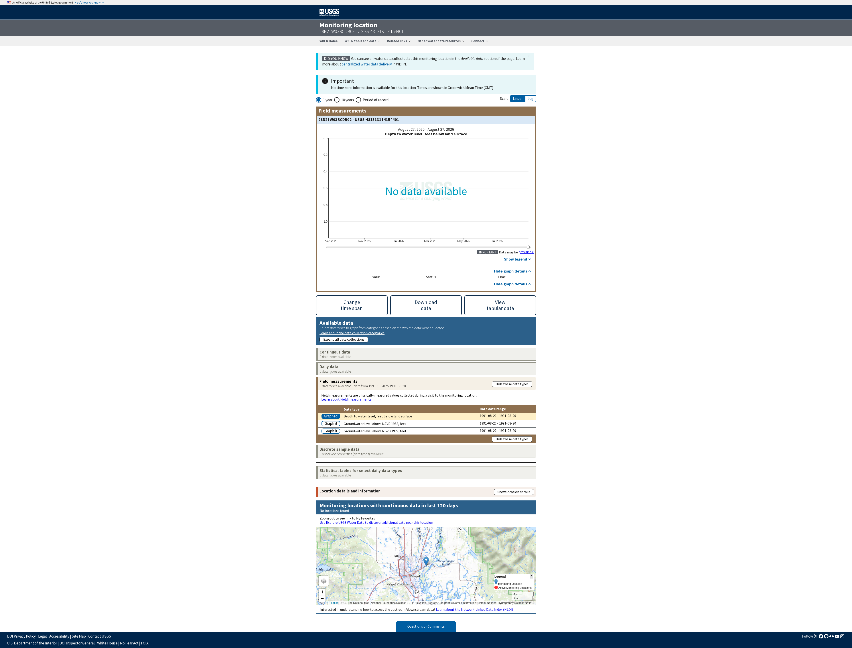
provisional (526, 252)
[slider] (528, 246)
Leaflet (333, 603)
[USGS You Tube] (837, 637)
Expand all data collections (343, 339)
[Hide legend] (531, 576)
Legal (42, 636)
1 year (327, 99)
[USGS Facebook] (821, 637)
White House (107, 643)
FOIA (144, 643)
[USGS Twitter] (815, 637)
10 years (347, 99)
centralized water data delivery (367, 64)
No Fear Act (129, 643)
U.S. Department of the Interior (32, 643)
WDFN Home (329, 41)
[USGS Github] (826, 637)
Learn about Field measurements (346, 399)
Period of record (376, 99)
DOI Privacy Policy (21, 636)
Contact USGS (99, 636)
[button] (426, 561)
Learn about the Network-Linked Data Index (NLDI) (474, 609)
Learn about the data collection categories (352, 333)
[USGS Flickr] (831, 637)
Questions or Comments (426, 626)
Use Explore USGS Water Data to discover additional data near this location (376, 522)
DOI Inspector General (77, 643)
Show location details (513, 492)
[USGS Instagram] (842, 637)
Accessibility (59, 636)
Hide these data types (512, 384)
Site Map (79, 636)
